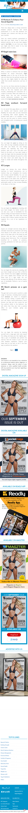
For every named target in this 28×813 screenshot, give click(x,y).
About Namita (16, 801)
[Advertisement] (14, 704)
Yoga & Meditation (5, 777)
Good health (4, 761)
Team (14, 803)
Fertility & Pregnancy (8, 16)
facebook (2, 791)
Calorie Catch (4, 747)
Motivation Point (5, 763)
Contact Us (15, 808)
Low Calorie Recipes (5, 803)
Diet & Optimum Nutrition (7, 750)
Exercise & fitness (5, 755)
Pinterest (7, 791)
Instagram (9, 791)
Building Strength (5, 745)
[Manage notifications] (24, 810)
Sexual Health (17, 16)
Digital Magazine (18, 793)
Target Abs (3, 769)
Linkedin (5, 791)
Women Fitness (8, 7)
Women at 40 (4, 774)
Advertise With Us (19, 791)
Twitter (4, 791)
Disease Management (6, 753)
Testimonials (15, 806)
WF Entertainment (5, 808)
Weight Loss (4, 771)
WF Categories (4, 801)
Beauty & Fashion (5, 742)
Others (2, 779)
